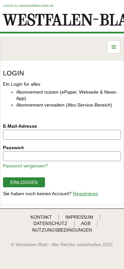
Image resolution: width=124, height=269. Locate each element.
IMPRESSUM (79, 217)
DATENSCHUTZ (50, 223)
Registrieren (85, 193)
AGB (86, 223)
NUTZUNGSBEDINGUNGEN (62, 230)
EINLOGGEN (24, 182)
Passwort (13, 147)
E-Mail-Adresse (20, 126)
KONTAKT (41, 217)
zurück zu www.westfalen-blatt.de (28, 5)
